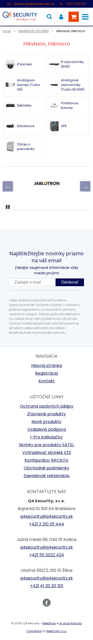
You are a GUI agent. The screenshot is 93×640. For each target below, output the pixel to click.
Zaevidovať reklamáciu (46, 476)
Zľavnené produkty (46, 414)
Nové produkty (46, 422)
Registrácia (46, 373)
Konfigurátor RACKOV (46, 460)
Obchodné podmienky (46, 468)
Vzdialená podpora (46, 429)
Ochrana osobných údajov (46, 406)
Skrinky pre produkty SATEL (46, 445)
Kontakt (46, 381)
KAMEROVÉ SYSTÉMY (33, 31)
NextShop (49, 623)
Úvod (7, 31)
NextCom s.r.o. (57, 631)
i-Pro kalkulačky (46, 437)
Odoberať (70, 282)
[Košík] (73, 17)
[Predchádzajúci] (8, 186)
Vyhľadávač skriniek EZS (46, 452)
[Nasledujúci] (85, 186)
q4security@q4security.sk (33, 4)
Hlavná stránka (46, 366)
